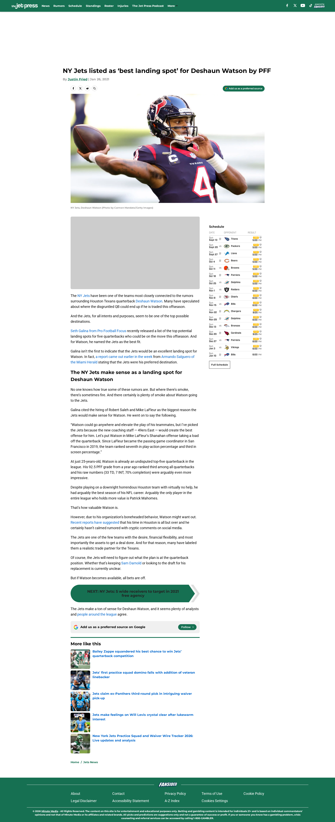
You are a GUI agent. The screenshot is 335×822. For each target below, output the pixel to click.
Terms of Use (212, 794)
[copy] (94, 88)
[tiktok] (310, 5)
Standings (93, 6)
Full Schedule (219, 364)
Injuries (123, 6)
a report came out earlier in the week (124, 357)
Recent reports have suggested (95, 522)
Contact (118, 794)
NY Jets (83, 296)
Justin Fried (77, 79)
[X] (295, 5)
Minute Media (49, 811)
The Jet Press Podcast (148, 6)
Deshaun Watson (149, 301)
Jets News (90, 762)
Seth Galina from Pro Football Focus (98, 331)
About (75, 794)
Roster (109, 6)
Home (75, 762)
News (45, 6)
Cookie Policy (253, 794)
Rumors (59, 6)
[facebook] (287, 5)
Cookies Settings (215, 801)
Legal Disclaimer (84, 801)
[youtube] (303, 5)
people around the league (97, 614)
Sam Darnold (131, 563)
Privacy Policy (175, 794)
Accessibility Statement (130, 801)
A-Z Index (172, 801)
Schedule (75, 6)
